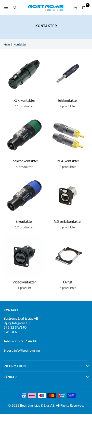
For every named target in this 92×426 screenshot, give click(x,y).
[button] (83, 7)
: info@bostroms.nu (26, 350)
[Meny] (5, 7)
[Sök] (14, 7)
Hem (7, 44)
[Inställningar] (75, 7)
